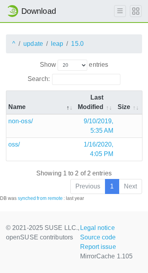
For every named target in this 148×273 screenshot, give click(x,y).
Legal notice (97, 227)
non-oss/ (20, 121)
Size (124, 107)
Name (17, 107)
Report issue (98, 246)
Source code (98, 237)
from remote (50, 198)
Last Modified (91, 102)
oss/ (14, 144)
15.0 (77, 43)
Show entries (74, 64)
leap (57, 43)
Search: (39, 78)
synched (27, 198)
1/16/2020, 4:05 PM (99, 149)
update (33, 43)
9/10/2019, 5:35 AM (99, 126)
